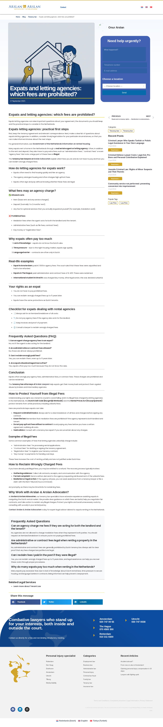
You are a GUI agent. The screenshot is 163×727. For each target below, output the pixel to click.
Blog (24, 17)
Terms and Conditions (101, 701)
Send (124, 93)
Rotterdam (50, 661)
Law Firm (113, 203)
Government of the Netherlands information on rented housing (61, 144)
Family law (87, 679)
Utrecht (48, 676)
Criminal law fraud (89, 676)
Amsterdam (50, 672)
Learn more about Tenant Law (27, 586)
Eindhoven (50, 669)
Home (18, 17)
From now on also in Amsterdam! (132, 665)
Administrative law (89, 669)
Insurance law (88, 686)
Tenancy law (32, 17)
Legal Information (133, 701)
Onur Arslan (116, 27)
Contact (63, 7)
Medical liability (51, 683)
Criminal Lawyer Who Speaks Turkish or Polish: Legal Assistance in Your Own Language (129, 141)
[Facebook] (13, 709)
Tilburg (48, 679)
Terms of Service (147, 707)
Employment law (89, 661)
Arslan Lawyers (42, 384)
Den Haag (49, 665)
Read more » (115, 150)
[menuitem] (142, 7)
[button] (25, 602)
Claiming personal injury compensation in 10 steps (136, 670)
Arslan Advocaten (42, 159)
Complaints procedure (118, 701)
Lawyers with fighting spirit (130, 674)
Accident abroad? (127, 661)
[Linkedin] (20, 709)
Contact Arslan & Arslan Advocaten (25, 509)
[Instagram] (27, 709)
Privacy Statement (146, 701)
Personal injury (88, 672)
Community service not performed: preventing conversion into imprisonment (129, 185)
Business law (87, 665)
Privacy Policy (136, 707)
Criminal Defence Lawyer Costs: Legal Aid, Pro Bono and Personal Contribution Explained (129, 156)
